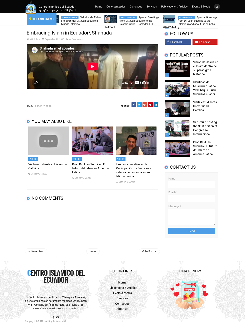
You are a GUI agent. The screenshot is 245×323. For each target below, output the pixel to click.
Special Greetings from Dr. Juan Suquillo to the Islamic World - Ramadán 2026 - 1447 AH (121, 22)
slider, (38, 106)
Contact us (136, 6)
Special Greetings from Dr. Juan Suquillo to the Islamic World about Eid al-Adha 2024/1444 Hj (179, 22)
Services (151, 6)
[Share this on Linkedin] (156, 104)
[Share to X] (139, 104)
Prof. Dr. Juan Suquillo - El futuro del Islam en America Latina (90, 168)
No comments (75, 39)
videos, (48, 106)
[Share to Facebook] (134, 104)
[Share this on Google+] (144, 104)
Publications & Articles (174, 6)
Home (98, 6)
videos (33, 159)
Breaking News (43, 19)
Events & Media (201, 6)
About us (122, 308)
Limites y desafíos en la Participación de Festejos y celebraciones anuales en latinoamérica (134, 170)
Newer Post (38, 251)
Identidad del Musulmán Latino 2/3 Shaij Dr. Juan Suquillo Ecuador (204, 88)
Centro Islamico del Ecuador (55, 276)
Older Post (147, 251)
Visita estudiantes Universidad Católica (48, 166)
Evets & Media (122, 293)
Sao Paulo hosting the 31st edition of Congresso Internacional (205, 128)
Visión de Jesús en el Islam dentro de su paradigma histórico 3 (205, 68)
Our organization (116, 6)
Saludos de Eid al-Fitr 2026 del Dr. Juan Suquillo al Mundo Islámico (70, 21)
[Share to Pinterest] (150, 104)
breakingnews (59, 17)
